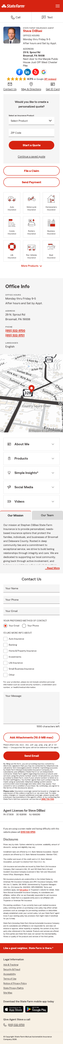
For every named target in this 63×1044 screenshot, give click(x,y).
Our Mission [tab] (15, 515)
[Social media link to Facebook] (19, 72)
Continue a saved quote (31, 156)
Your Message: (13, 696)
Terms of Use (9, 979)
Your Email (11, 611)
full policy (23, 890)
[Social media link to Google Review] (43, 72)
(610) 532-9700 (15, 330)
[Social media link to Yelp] (35, 72)
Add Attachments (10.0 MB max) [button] (31, 737)
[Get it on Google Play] (36, 1009)
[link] (16, 6)
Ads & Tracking (10, 965)
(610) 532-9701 (15, 335)
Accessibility (9, 974)
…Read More (52, 568)
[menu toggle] (58, 6)
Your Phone (11, 599)
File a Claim (31, 170)
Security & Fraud (11, 969)
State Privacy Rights (13, 988)
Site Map (7, 993)
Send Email (31, 755)
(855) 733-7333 (47, 799)
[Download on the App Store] (13, 1009)
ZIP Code (16, 133)
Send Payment (31, 182)
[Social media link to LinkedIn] (27, 72)
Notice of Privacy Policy (15, 983)
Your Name (11, 588)
